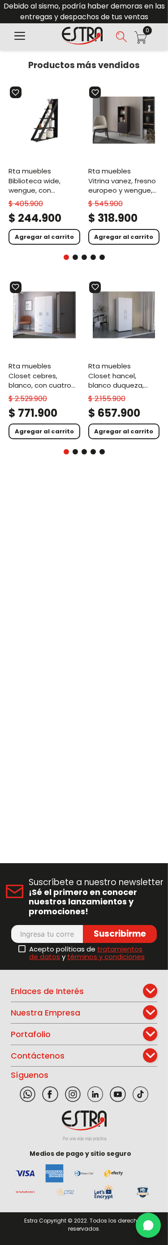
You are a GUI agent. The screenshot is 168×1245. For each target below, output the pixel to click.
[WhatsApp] (148, 1225)
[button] (19, 36)
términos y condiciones (106, 956)
